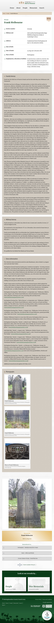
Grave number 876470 (29, 564)
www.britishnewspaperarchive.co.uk (14, 297)
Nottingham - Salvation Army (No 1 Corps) (28, 547)
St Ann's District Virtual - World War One (28, 558)
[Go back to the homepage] (27, 2)
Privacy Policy (38, 599)
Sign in (3, 605)
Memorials (33, 8)
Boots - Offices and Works (28, 553)
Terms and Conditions (47, 599)
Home (12, 8)
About (18, 8)
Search (41, 8)
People (25, 8)
